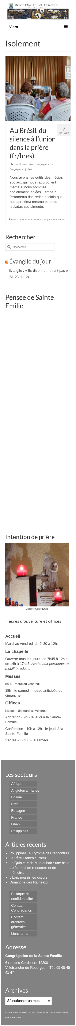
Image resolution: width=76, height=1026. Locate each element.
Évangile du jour (30, 261)
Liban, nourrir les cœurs (29, 877)
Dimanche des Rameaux (29, 882)
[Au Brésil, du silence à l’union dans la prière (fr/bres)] (38, 88)
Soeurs (61, 219)
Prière (54, 219)
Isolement (36, 219)
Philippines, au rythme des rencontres (39, 853)
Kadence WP (14, 1017)
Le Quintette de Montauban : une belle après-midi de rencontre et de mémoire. (39, 868)
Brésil (31, 164)
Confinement (24, 219)
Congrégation (42, 164)
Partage (46, 219)
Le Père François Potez (28, 858)
